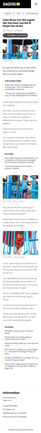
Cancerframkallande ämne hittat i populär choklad (18, 167)
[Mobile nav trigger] (36, 4)
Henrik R (9, 30)
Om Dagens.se (9, 409)
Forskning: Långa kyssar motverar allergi (19, 332)
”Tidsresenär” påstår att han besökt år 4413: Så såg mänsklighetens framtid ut (21, 94)
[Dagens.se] (17, 4)
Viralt (18, 13)
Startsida (8, 13)
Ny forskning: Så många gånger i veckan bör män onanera (18, 338)
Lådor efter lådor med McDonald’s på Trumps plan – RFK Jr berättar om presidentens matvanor (20, 87)
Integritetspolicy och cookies (15, 413)
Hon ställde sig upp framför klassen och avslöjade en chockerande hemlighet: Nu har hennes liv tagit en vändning (21, 160)
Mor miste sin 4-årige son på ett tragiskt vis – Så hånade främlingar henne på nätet (21, 351)
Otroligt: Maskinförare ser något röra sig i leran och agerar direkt (21, 359)
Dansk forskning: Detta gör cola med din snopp (21, 344)
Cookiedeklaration (10, 406)
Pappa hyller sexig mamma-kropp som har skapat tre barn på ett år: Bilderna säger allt (21, 366)
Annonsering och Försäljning (15, 417)
